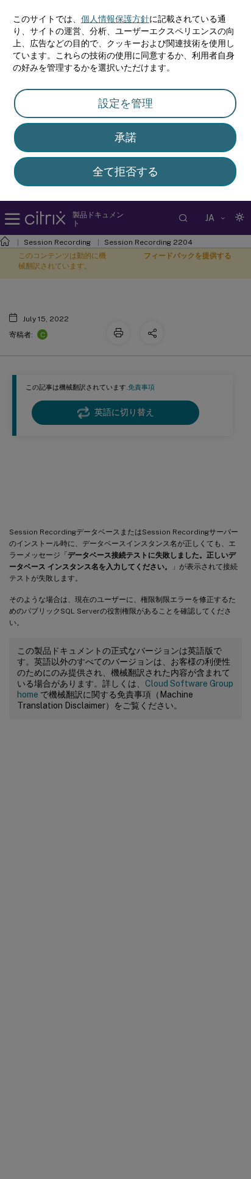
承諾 (125, 137)
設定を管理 (125, 103)
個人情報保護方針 (115, 19)
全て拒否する (125, 171)
